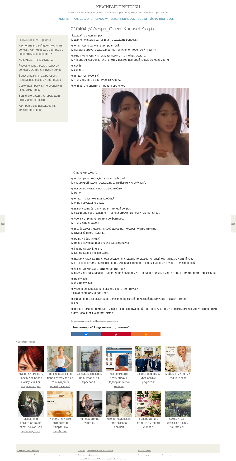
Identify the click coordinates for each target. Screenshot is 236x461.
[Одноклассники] (146, 334)
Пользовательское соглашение (100, 450)
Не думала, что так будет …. (36, 59)
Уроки (142, 18)
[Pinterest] (116, 334)
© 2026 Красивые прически (28, 450)
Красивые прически (118, 7)
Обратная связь (144, 450)
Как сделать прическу (91, 18)
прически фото (87, 320)
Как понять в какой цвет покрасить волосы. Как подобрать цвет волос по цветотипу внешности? (41, 49)
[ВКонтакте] (86, 334)
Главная (64, 18)
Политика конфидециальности (90, 455)
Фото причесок (162, 18)
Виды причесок (123, 18)
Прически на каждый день (106, 320)
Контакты (81, 450)
